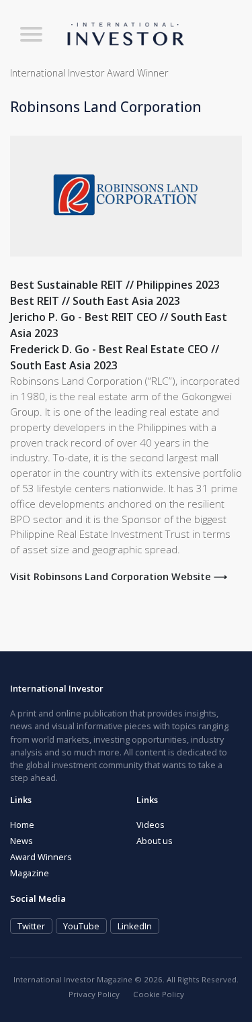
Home (22, 825)
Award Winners (41, 857)
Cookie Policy (158, 994)
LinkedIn (135, 926)
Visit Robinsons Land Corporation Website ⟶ (118, 576)
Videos (150, 825)
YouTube (81, 926)
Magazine (29, 873)
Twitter (31, 926)
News (21, 841)
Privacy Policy (94, 994)
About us (154, 841)
